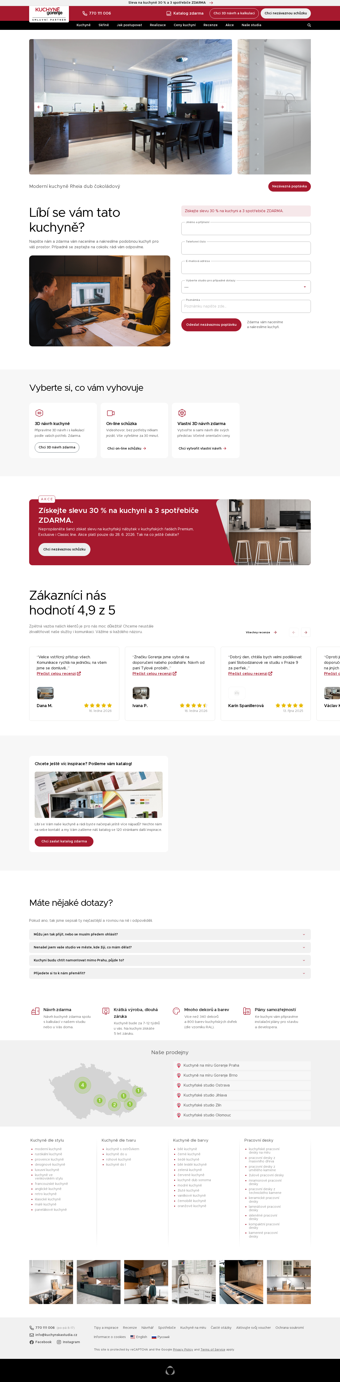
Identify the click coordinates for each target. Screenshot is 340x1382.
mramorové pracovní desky (265, 1182)
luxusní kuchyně (47, 1170)
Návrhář (148, 1327)
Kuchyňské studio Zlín (201, 1105)
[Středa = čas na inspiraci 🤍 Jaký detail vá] (289, 1282)
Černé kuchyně (189, 1154)
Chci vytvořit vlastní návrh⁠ (200, 448)
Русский (164, 1337)
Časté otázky (221, 1327)
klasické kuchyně (48, 1199)
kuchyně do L (116, 1164)
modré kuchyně (190, 1185)
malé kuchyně (45, 1204)
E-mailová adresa (198, 261)
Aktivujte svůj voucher (253, 1327)
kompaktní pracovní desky (264, 1226)
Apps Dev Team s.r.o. (170, 1370)
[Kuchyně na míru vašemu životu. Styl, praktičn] (241, 1282)
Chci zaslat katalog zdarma (64, 841)
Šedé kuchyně (188, 1159)
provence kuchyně (49, 1159)
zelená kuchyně (190, 1170)
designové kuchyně (50, 1164)
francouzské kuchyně (51, 1184)
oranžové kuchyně (192, 1206)
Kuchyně (84, 25)
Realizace (158, 25)
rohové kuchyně (118, 1159)
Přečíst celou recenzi (56, 674)
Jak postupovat (129, 25)
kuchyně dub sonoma (194, 1180)
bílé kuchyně (187, 1149)
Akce (230, 25)
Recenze (211, 25)
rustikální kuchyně (48, 1154)
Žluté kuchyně (188, 1190)
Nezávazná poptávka (289, 186)
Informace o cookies (110, 1337)
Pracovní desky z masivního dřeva (262, 1159)
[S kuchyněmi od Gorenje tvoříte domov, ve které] (146, 1282)
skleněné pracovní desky (263, 1217)
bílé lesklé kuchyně (192, 1164)
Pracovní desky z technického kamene (265, 1191)
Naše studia (251, 25)
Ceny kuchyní (185, 25)
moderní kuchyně (48, 1149)
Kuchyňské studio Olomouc (206, 1115)
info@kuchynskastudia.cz (56, 1335)
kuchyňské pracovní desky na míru (264, 1151)
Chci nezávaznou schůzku (286, 13)
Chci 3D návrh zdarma (57, 447)
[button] (306, 632)
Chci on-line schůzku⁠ (124, 448)
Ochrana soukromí (289, 1327)
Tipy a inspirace (106, 1327)
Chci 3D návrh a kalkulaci (234, 13)
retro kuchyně (46, 1194)
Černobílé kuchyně (192, 1201)
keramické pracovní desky (264, 1199)
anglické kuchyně (48, 1189)
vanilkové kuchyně (192, 1195)
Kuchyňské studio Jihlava (204, 1095)
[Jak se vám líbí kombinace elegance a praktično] (194, 1282)
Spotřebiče (167, 1327)
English (141, 1337)
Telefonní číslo (196, 241)
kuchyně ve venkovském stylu (49, 1177)
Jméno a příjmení (197, 222)
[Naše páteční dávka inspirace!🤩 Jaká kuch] (99, 1282)
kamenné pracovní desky (263, 1234)
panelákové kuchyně (51, 1209)
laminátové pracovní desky (265, 1208)
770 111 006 (100, 13)
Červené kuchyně (191, 1175)
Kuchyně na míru (193, 1327)
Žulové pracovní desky (266, 1175)
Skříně (104, 25)
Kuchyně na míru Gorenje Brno (210, 1075)
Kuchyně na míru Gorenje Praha (210, 1065)
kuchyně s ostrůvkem (122, 1149)
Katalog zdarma (188, 13)
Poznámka (193, 299)
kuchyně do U (116, 1154)
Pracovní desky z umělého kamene (262, 1168)
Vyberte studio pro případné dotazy (210, 280)
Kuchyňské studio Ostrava (206, 1085)
